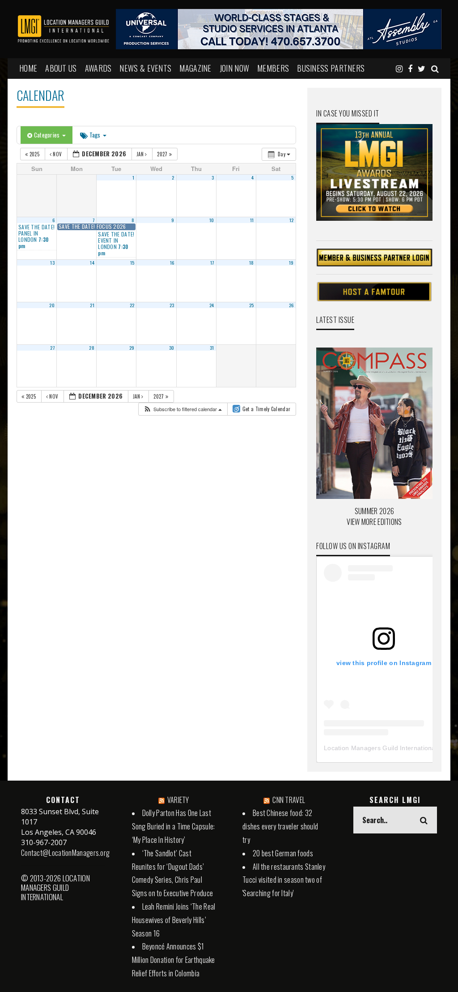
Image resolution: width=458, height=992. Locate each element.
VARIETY (178, 799)
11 (252, 219)
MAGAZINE (195, 68)
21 (92, 305)
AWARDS (98, 68)
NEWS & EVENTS (145, 68)
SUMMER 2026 (374, 511)
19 (291, 262)
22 (132, 305)
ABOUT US (60, 68)
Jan (140, 154)
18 (251, 262)
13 (52, 262)
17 (212, 262)
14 (92, 262)
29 (132, 347)
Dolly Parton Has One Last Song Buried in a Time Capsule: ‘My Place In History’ (173, 826)
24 (211, 305)
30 (171, 347)
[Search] (434, 68)
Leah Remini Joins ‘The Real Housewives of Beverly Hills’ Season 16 (174, 920)
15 (132, 262)
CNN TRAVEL (288, 799)
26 (291, 305)
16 (172, 262)
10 (211, 219)
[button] (182, 409)
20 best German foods (283, 853)
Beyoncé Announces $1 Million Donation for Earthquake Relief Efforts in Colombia (173, 960)
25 (251, 305)
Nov (57, 154)
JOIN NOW (234, 68)
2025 (34, 154)
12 (291, 219)
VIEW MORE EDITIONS (374, 521)
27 (52, 347)
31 (212, 347)
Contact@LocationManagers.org (65, 852)
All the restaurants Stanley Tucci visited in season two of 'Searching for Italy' (283, 880)
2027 (163, 154)
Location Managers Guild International (380, 748)
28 (91, 347)
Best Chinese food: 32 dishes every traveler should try (280, 826)
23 (172, 305)
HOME (28, 68)
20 (52, 305)
